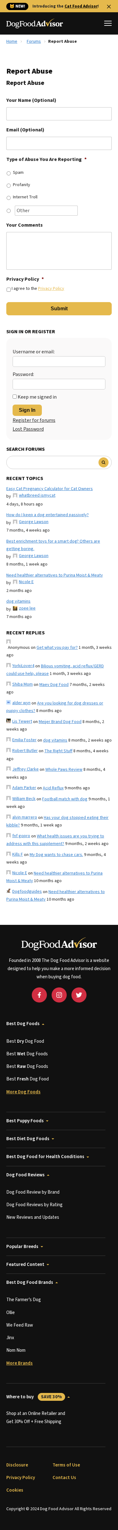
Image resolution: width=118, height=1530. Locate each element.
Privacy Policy (25, 279)
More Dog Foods (23, 1092)
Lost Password (28, 429)
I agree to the (38, 288)
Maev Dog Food (54, 685)
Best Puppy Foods (25, 1121)
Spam (18, 172)
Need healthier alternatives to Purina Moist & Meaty (54, 575)
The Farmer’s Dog (23, 1299)
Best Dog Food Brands (29, 1282)
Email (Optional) (25, 130)
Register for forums (34, 420)
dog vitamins (18, 601)
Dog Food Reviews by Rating (34, 1204)
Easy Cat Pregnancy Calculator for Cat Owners (49, 489)
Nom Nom (15, 1350)
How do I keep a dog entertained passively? (47, 515)
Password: (23, 374)
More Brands (19, 1363)
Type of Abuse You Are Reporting (46, 159)
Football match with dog (64, 799)
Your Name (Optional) (31, 100)
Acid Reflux (53, 788)
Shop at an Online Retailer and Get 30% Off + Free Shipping (35, 1417)
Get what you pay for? (57, 647)
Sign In (27, 410)
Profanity (21, 185)
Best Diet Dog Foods (27, 1138)
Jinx (10, 1337)
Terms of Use (66, 1465)
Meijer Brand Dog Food (60, 722)
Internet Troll (25, 197)
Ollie (10, 1312)
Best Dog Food (25, 1041)
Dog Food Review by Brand (32, 1192)
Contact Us (64, 1477)
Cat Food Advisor (81, 6)
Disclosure (17, 1465)
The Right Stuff (58, 751)
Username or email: (34, 351)
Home (11, 41)
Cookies (14, 1490)
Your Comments (24, 225)
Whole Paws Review (63, 769)
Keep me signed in (37, 397)
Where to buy (34, 1397)
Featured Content (25, 1264)
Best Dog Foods (23, 1023)
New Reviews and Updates (32, 1217)
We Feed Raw (19, 1325)
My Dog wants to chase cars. (56, 855)
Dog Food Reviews (25, 1175)
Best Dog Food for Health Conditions (45, 1156)
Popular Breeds (22, 1246)
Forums (34, 41)
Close (108, 6)
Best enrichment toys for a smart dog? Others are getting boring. (53, 545)
